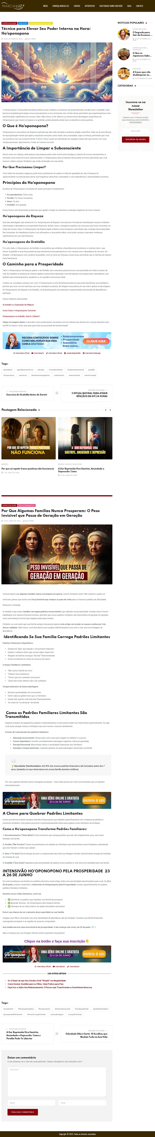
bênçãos (41, 370)
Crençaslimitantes (56, 370)
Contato (139, 5)
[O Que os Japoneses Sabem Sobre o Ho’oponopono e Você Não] (124, 54)
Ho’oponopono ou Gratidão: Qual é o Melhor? (21, 316)
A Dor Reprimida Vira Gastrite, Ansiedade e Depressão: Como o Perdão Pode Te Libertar (23, 1035)
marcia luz (23, 375)
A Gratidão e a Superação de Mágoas (18, 305)
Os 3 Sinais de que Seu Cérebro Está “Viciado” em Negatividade (37, 981)
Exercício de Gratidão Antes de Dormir (26, 395)
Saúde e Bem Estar (74, 464)
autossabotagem (57, 1014)
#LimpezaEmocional (62, 1009)
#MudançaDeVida (81, 1009)
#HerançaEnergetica (26, 1009)
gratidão (91, 370)
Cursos (77, 5)
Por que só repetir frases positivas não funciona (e (27, 469)
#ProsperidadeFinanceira (12, 1014)
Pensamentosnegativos (40, 375)
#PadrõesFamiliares (100, 1009)
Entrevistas (90, 5)
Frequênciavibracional (75, 370)
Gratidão (137, 50)
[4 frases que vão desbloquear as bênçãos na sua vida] (124, 73)
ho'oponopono (8, 375)
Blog (129, 5)
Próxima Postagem (96, 390)
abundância (7, 370)
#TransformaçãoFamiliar (36, 1014)
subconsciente (74, 375)
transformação (90, 375)
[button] (105, 410)
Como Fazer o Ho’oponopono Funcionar (19, 310)
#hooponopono (44, 1009)
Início (45, 5)
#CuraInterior (8, 1009)
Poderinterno (59, 375)
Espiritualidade (140, 29)
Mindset (4, 464)
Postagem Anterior (17, 391)
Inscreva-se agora (135, 140)
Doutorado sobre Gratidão (111, 5)
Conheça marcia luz (61, 5)
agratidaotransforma (25, 370)
